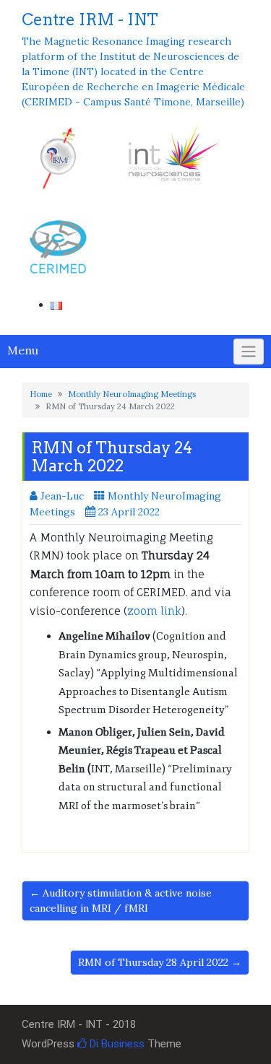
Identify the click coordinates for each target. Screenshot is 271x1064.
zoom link (154, 611)
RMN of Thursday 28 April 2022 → (159, 962)
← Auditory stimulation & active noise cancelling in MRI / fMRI (121, 900)
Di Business (116, 1043)
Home (41, 394)
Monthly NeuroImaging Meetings (132, 394)
